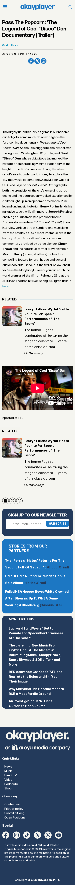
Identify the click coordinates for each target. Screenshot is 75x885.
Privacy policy (13, 809)
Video (8, 780)
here (5, 286)
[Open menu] (5, 7)
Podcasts (11, 784)
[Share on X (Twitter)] (37, 61)
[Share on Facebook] (31, 61)
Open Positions (15, 817)
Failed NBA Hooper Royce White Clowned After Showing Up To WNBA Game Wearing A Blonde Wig (37, 598)
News (8, 767)
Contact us (12, 804)
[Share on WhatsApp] (43, 61)
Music (8, 771)
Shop (8, 788)
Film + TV (10, 775)
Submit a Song (14, 813)
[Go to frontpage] (37, 7)
